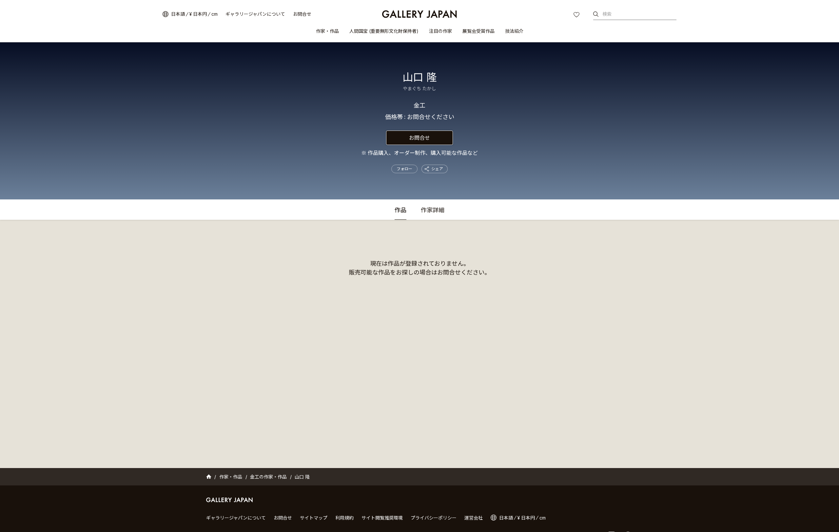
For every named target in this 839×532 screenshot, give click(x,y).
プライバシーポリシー (434, 518)
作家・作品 (327, 31)
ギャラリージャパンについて (255, 14)
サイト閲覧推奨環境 (382, 518)
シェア (437, 168)
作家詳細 (432, 210)
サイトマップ (313, 518)
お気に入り (577, 15)
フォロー (404, 168)
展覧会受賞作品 (478, 31)
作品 (400, 210)
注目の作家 (440, 31)
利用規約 (344, 518)
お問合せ (302, 14)
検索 (607, 14)
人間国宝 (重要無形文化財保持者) (384, 31)
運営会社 (473, 518)
